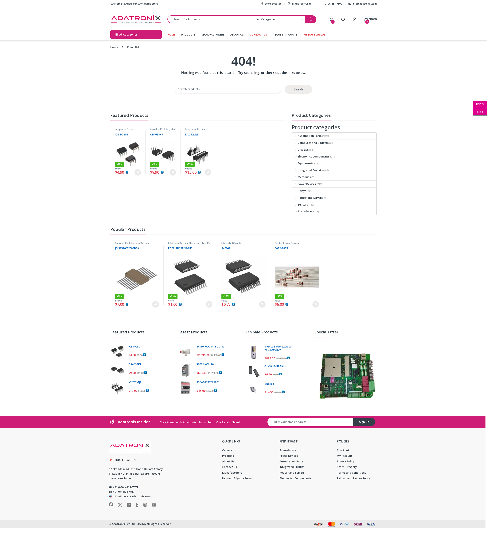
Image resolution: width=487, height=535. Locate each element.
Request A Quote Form (237, 478)
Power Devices (307, 184)
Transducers (306, 211)
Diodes (278, 243)
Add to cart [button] (137, 172)
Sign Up (364, 422)
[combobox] (211, 19)
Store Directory (347, 467)
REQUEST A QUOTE (285, 34)
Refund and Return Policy (353, 478)
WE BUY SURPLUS (314, 34)
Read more (155, 304)
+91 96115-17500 (332, 3)
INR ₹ (478, 111)
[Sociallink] (111, 504)
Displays (303, 149)
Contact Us (229, 467)
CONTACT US (258, 34)
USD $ (478, 104)
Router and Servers (310, 197)
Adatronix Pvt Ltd (123, 524)
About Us (228, 461)
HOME (171, 34)
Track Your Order (302, 3)
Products (228, 455)
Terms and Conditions (351, 472)
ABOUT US (237, 34)
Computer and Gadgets (313, 143)
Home (114, 47)
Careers (227, 450)
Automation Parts (309, 136)
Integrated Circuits (124, 129)
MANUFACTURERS (212, 34)
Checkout (343, 450)
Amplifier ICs (156, 129)
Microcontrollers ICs (199, 243)
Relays (302, 191)
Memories (304, 177)
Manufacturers (232, 472)
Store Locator (273, 3)
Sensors (303, 204)
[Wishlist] (343, 19)
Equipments (306, 163)
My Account (344, 455)
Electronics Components (313, 156)
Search (298, 89)
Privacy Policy (345, 461)
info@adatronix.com (365, 3)
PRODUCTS (188, 34)
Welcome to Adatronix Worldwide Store (134, 3)
